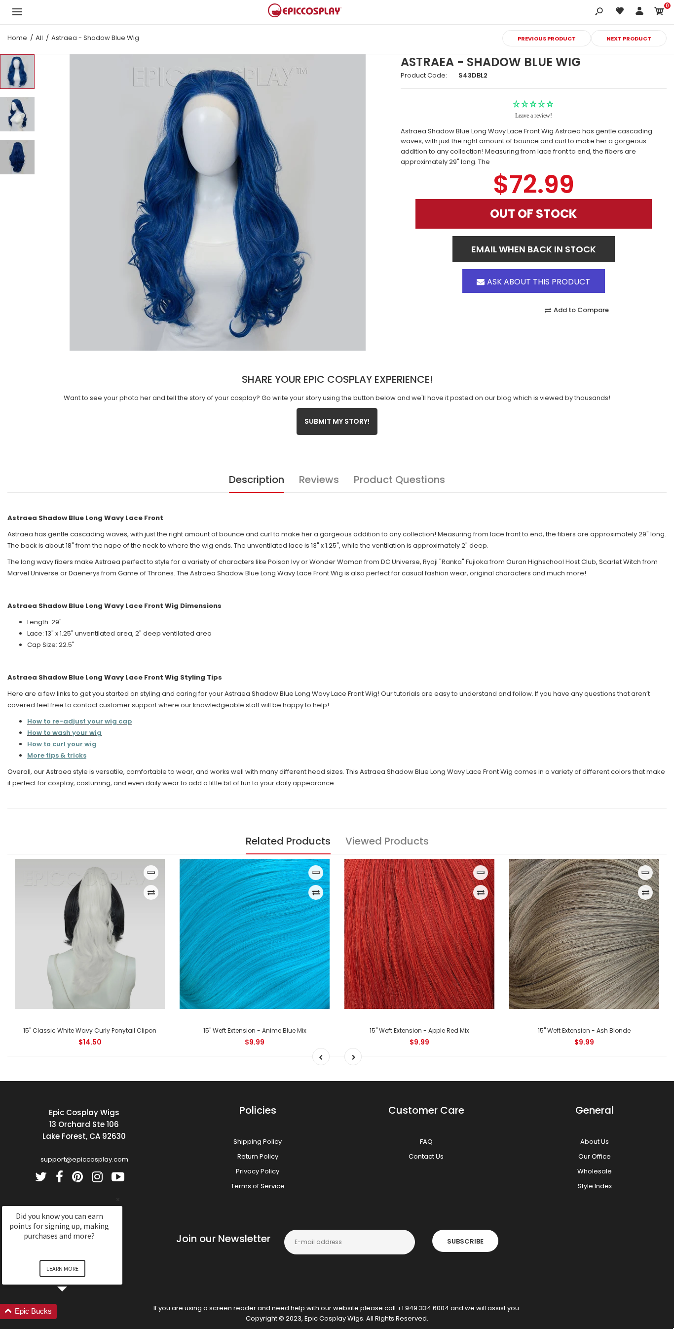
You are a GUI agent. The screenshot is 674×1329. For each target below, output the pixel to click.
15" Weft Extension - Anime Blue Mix (254, 1030)
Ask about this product (538, 273)
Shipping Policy (257, 1141)
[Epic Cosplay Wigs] (305, 11)
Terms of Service (258, 1186)
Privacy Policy (257, 1171)
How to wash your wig (64, 732)
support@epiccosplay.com (84, 1159)
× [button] (118, 1199)
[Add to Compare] (151, 892)
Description (256, 479)
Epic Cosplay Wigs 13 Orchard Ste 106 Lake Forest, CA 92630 (84, 1124)
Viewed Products (387, 841)
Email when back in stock (533, 241)
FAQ (426, 1141)
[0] (659, 12)
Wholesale (594, 1171)
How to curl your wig (62, 744)
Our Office (594, 1156)
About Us (594, 1141)
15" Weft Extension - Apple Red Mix (419, 1030)
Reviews (319, 479)
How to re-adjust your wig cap (79, 721)
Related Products (288, 841)
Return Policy (257, 1156)
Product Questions (399, 479)
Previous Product (547, 38)
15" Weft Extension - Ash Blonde (584, 1030)
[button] (74, 1311)
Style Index (595, 1186)
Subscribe (465, 1241)
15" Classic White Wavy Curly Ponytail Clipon (89, 1030)
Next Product (628, 38)
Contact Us (426, 1156)
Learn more (62, 1268)
